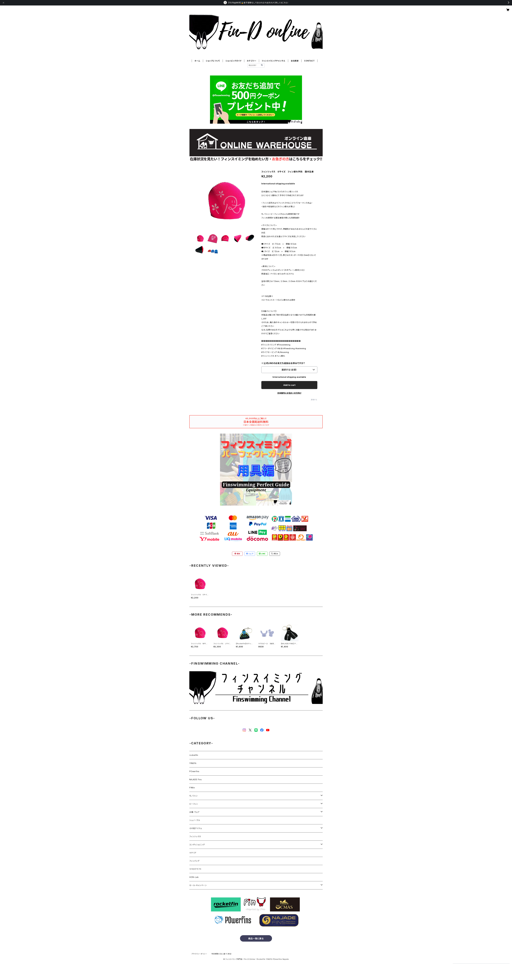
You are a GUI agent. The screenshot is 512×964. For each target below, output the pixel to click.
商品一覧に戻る (256, 938)
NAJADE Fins (195, 779)
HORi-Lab (194, 877)
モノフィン (193, 796)
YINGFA (192, 763)
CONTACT (309, 61)
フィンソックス (195, 836)
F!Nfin (192, 787)
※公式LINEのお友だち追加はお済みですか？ (283, 363)
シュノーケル (194, 820)
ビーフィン (193, 804)
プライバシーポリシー (199, 954)
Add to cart (289, 385)
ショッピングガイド (233, 61)
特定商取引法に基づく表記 (221, 954)
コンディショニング (197, 844)
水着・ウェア (194, 812)
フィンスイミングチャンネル (273, 61)
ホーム (197, 61)
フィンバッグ (194, 861)
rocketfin (193, 755)
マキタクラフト (195, 869)
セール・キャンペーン (198, 885)
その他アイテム (195, 828)
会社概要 (295, 61)
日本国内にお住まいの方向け (289, 393)
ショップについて (213, 61)
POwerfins (194, 771)
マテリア (192, 853)
